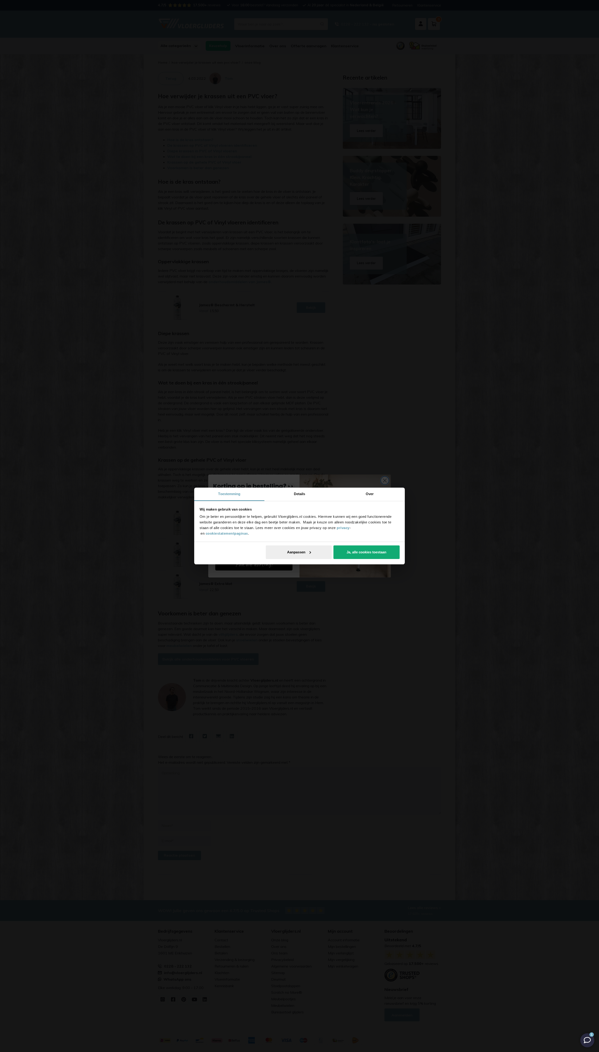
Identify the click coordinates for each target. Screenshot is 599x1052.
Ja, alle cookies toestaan (366, 552)
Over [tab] (370, 494)
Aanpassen (296, 552)
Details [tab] (299, 494)
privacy (343, 528)
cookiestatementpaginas (227, 533)
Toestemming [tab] (229, 494)
